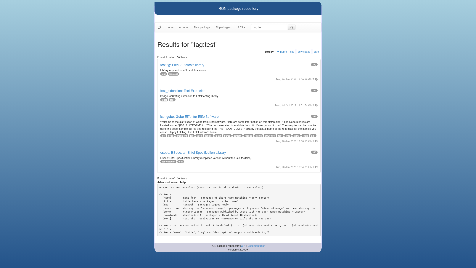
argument (182, 135)
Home (169, 27)
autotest (173, 74)
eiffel (164, 99)
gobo (170, 135)
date (316, 51)
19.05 (240, 27)
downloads (304, 51)
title (292, 51)
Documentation (256, 246)
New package (202, 27)
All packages (223, 27)
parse (227, 135)
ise (163, 135)
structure (270, 135)
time (288, 135)
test (164, 74)
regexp (248, 135)
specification (168, 161)
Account (184, 27)
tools (305, 135)
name (283, 51)
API (243, 246)
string (258, 135)
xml (313, 135)
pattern (237, 135)
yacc (199, 135)
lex (191, 135)
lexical (208, 135)
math (218, 135)
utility (296, 135)
